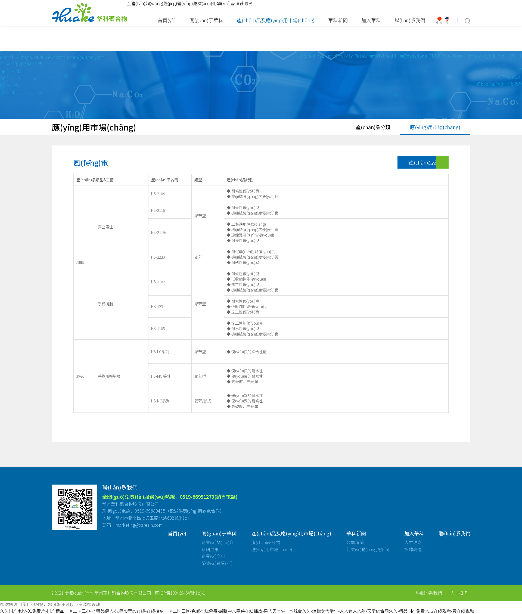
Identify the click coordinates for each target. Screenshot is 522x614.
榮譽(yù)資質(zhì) (216, 563)
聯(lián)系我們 (409, 20)
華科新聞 (338, 20)
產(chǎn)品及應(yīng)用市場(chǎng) (276, 20)
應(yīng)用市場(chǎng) (435, 127)
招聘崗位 (413, 549)
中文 (439, 22)
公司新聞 (355, 542)
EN (447, 22)
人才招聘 (459, 593)
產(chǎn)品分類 (373, 127)
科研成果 (210, 549)
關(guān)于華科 (206, 20)
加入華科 (371, 20)
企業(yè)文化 (213, 556)
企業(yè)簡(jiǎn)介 (217, 542)
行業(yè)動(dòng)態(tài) (367, 549)
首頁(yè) (167, 20)
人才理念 (413, 542)
